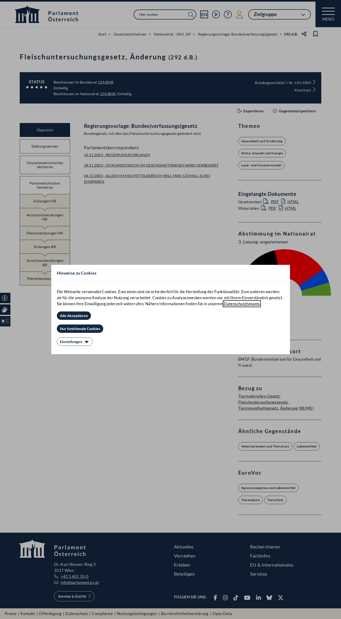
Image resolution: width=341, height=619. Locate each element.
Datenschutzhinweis (242, 303)
